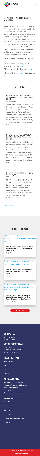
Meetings (7, 414)
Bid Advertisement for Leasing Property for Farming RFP (19, 174)
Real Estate (8, 361)
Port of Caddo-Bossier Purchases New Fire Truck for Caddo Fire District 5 (19, 271)
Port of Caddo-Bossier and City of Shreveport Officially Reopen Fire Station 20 (19, 248)
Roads (6, 374)
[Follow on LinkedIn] (34, 437)
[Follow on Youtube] (30, 437)
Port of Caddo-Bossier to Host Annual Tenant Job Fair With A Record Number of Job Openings (18, 297)
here (31, 69)
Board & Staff (9, 402)
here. (10, 61)
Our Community (11, 379)
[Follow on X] (26, 437)
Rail (5, 369)
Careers (7, 410)
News (6, 406)
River (6, 365)
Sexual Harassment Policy (14, 418)
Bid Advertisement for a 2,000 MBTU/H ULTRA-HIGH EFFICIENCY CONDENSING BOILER (19, 97)
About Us (8, 398)
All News (20, 310)
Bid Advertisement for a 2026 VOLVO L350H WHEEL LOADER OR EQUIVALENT (19, 136)
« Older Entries (10, 206)
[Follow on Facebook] (21, 437)
